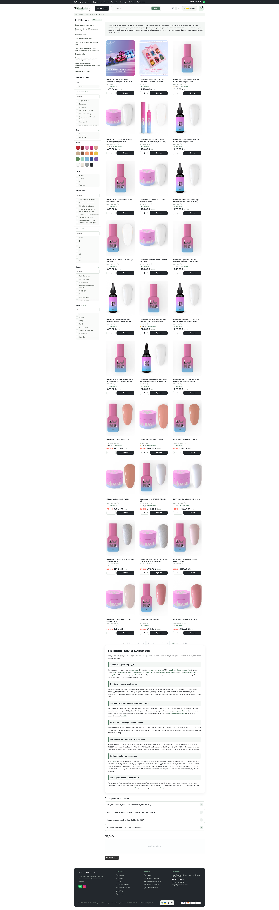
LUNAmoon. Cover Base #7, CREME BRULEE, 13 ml (185, 560)
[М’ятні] (82, 159)
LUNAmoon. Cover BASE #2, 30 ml (118, 499)
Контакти (142, 2)
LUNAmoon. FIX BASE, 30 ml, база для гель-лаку (153, 260)
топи (114, 672)
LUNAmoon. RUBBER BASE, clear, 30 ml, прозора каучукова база (119, 140)
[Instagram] (84, 886)
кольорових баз (178, 711)
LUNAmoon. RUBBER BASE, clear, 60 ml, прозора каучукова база (186, 140)
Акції (115, 2)
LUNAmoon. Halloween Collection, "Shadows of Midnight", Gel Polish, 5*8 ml (119, 81)
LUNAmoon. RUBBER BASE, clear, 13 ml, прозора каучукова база (186, 81)
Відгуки (120, 878)
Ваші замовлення (152, 887)
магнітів (124, 716)
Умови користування (146, 903)
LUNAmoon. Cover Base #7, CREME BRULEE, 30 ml (118, 620)
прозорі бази (112, 675)
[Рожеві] (87, 148)
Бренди (124, 2)
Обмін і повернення (153, 884)
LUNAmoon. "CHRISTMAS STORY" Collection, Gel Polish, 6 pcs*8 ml (152, 81)
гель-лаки (134, 670)
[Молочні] (82, 165)
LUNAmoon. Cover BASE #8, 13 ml (151, 619)
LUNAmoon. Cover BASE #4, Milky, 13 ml (153, 500)
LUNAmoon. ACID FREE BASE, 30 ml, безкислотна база (153, 200)
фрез (114, 761)
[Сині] (91, 159)
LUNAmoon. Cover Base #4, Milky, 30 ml (186, 499)
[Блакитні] (87, 159)
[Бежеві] (78, 153)
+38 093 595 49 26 (195, 2)
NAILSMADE (87, 872)
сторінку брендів (159, 788)
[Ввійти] (178, 8)
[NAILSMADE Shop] (83, 8)
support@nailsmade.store (180, 885)
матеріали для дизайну (129, 675)
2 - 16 (185, 643)
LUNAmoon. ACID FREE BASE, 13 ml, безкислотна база (119, 200)
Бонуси (149, 875)
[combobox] (133, 8)
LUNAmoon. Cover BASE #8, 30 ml (185, 619)
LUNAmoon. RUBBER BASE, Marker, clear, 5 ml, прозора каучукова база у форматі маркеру (153, 141)
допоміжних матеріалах (177, 713)
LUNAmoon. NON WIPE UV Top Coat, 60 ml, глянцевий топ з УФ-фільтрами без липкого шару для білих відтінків (153, 381)
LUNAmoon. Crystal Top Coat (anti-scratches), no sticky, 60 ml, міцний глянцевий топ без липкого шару (118, 321)
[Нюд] (96, 148)
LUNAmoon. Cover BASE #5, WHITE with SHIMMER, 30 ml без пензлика (154, 560)
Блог (132, 2)
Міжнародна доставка (83, 2)
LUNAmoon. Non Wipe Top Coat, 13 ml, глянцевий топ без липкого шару (153, 320)
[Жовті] (96, 153)
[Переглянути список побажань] (173, 8)
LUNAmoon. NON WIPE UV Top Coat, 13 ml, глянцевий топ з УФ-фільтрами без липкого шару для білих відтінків (120, 381)
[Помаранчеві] (91, 153)
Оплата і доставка (153, 878)
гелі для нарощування (156, 670)
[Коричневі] (82, 153)
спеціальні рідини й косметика (167, 672)
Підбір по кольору (124, 887)
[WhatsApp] (204, 2)
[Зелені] (78, 159)
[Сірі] (87, 165)
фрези (121, 672)
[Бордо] (82, 148)
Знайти (155, 8)
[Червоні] (78, 148)
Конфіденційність (132, 903)
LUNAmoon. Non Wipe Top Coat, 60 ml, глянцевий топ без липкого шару (186, 320)
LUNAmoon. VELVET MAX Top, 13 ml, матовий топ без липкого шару (186, 380)
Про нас (121, 875)
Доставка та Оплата (102, 2)
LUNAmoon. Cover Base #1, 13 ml (117, 439)
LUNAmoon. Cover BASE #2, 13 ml (185, 439)
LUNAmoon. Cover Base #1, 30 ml (151, 439)
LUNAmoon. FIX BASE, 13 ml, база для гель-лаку (119, 260)
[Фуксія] (91, 148)
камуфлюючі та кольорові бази (179, 670)
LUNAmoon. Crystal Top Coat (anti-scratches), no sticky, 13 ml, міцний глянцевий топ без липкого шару (185, 261)
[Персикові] (87, 153)
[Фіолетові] (96, 159)
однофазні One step (189, 672)
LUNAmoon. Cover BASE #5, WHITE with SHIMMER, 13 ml (120, 560)
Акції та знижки (123, 884)
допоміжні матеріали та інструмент (140, 672)
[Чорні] (91, 165)
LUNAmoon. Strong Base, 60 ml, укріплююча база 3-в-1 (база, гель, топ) (186, 200)
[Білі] (78, 165)
